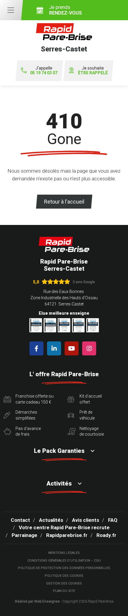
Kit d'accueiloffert (90, 399)
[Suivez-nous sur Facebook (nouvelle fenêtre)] (37, 348)
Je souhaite (93, 70)
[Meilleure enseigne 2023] (92, 325)
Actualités (51, 520)
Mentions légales (64, 553)
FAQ (112, 520)
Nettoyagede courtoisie (91, 431)
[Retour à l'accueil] (64, 244)
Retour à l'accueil (64, 201)
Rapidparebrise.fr (67, 535)
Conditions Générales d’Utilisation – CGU (64, 561)
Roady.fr (106, 535)
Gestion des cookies (64, 583)
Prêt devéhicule (87, 415)
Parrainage (24, 535)
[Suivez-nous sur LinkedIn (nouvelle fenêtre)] (55, 348)
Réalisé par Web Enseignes (37, 601)
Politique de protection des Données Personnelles (64, 568)
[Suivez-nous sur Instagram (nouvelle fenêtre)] (90, 348)
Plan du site (64, 591)
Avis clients (85, 520)
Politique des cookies (64, 576)
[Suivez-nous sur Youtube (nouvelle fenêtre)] (73, 348)
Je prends (65, 10)
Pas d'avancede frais (28, 431)
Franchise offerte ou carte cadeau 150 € (34, 399)
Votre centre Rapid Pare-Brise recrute (64, 527)
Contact (20, 520)
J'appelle (43, 70)
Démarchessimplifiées (26, 415)
